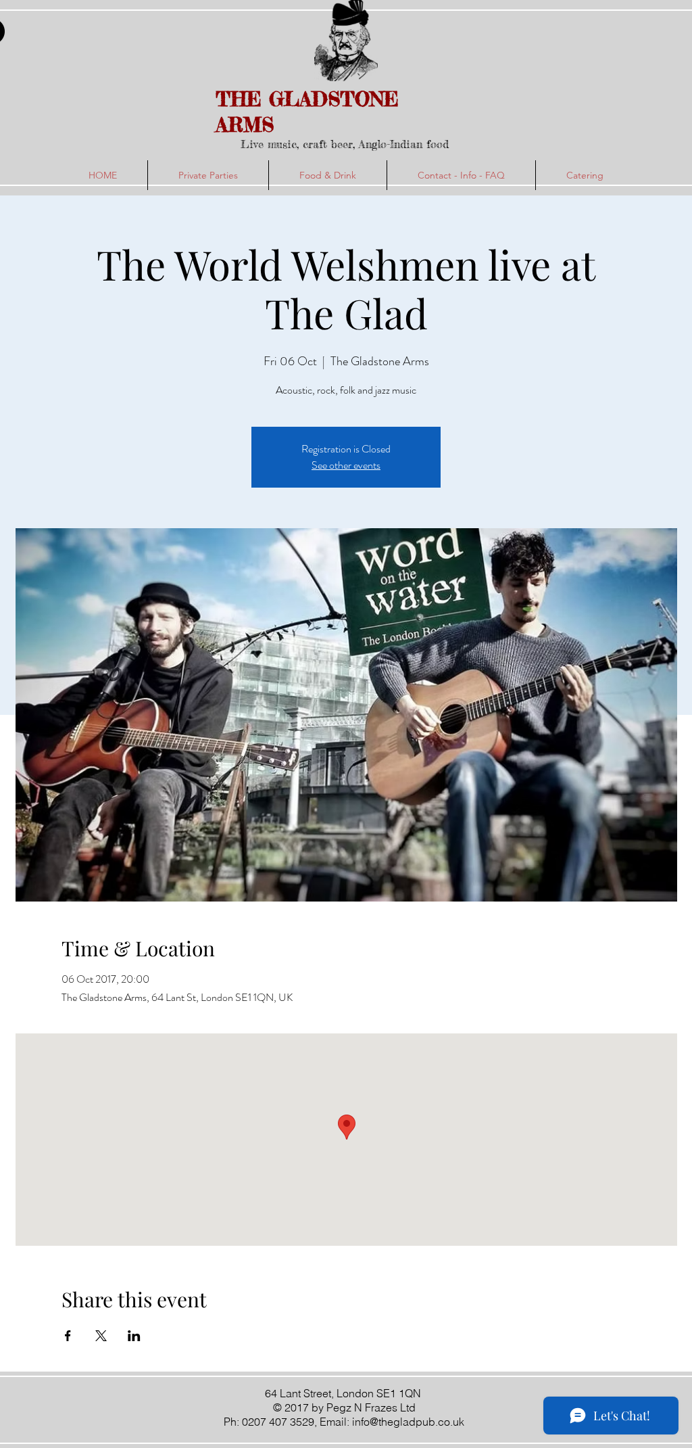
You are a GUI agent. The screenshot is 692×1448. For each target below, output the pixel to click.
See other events (346, 465)
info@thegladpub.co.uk (408, 1421)
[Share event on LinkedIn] (134, 1335)
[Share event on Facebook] (67, 1335)
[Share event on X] (101, 1335)
